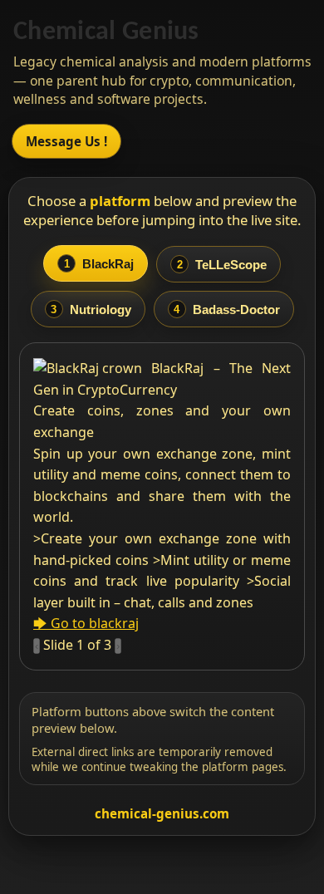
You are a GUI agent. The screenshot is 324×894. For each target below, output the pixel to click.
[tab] (95, 263)
